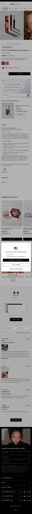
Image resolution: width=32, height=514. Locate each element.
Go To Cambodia (16, 264)
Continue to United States (16, 260)
